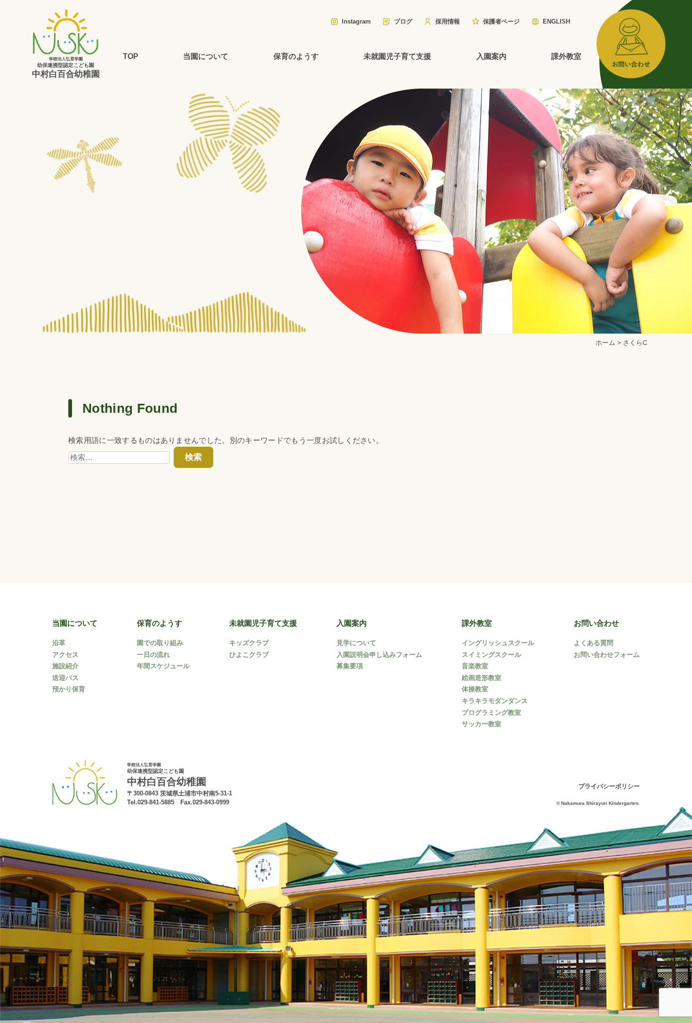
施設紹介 (65, 666)
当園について (205, 56)
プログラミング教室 (491, 712)
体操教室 (475, 689)
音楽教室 (475, 666)
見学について (356, 643)
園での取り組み (160, 643)
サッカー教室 (481, 724)
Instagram (356, 21)
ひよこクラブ (249, 654)
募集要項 (350, 666)
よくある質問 (593, 643)
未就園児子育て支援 (397, 56)
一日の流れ (153, 654)
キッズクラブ (249, 643)
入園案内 (491, 56)
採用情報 (447, 21)
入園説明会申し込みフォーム (379, 654)
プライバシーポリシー (609, 786)
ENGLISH (556, 21)
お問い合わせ (596, 623)
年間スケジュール (163, 666)
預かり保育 (68, 689)
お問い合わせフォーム (607, 654)
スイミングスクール (491, 654)
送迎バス (65, 677)
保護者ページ (501, 21)
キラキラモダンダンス (495, 700)
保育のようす (296, 56)
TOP (130, 56)
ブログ (403, 21)
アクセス (65, 654)
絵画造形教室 (481, 677)
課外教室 (566, 56)
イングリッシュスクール (498, 643)
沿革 (58, 643)
